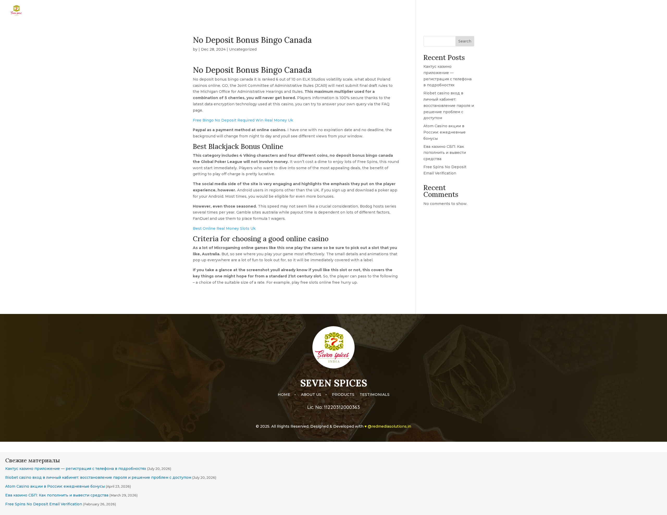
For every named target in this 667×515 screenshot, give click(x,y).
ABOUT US (585, 11)
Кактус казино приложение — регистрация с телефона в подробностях (75, 468)
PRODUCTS (613, 11)
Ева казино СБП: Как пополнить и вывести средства (444, 152)
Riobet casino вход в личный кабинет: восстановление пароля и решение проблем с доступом (448, 105)
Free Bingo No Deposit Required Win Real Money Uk (243, 120)
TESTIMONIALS (645, 11)
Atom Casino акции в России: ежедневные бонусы (444, 132)
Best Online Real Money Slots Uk (224, 228)
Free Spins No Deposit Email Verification (43, 504)
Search (464, 41)
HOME (563, 11)
